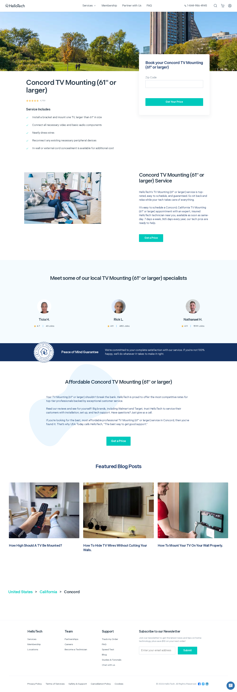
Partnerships (71, 639)
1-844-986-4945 (197, 5)
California (48, 592)
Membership (34, 644)
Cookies (119, 683)
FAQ (104, 644)
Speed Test (108, 649)
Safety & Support (78, 683)
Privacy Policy (34, 683)
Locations (32, 649)
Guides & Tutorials (111, 659)
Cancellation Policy (101, 683)
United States (20, 592)
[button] (231, 686)
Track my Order (110, 639)
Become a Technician (76, 649)
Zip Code (151, 77)
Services (31, 639)
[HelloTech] (15, 5)
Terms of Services (55, 683)
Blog (104, 654)
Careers (69, 644)
